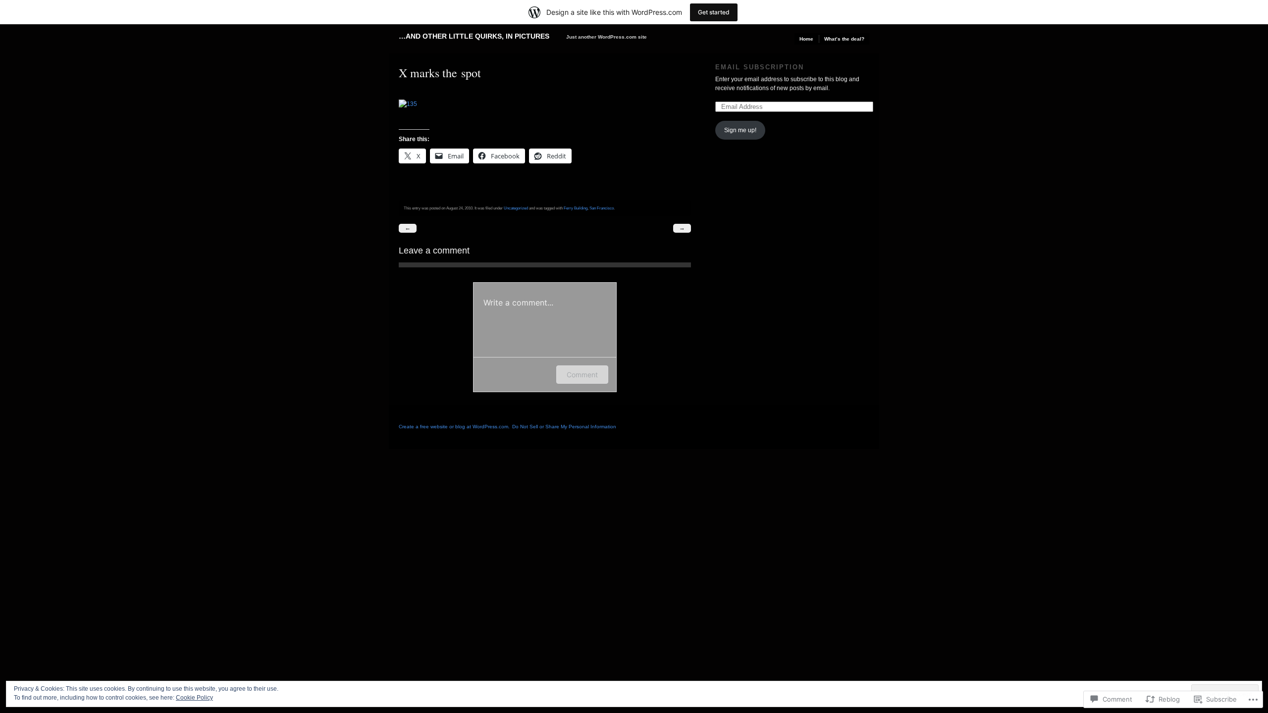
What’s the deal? (844, 39)
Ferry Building (575, 207)
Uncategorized (516, 207)
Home (806, 39)
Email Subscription (759, 67)
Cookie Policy (194, 697)
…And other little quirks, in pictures (474, 36)
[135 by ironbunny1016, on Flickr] (412, 104)
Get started (714, 12)
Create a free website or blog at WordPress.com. (454, 426)
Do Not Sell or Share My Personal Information (564, 426)
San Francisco (601, 207)
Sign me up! (740, 130)
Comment (582, 374)
